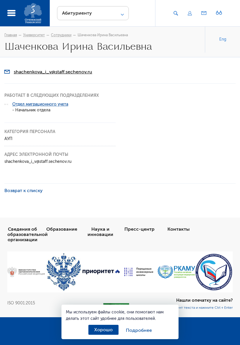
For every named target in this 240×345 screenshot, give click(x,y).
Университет (34, 35)
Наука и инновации (100, 232)
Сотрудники (61, 35)
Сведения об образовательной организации (27, 234)
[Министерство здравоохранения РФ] (26, 272)
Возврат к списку (23, 190)
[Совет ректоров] (214, 272)
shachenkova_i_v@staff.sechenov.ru (53, 72)
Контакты (178, 229)
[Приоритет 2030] (101, 272)
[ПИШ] (138, 272)
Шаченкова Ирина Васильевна (103, 35)
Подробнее (139, 330)
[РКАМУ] (176, 272)
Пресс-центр (139, 229)
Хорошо (103, 329)
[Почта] (204, 13)
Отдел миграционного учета (40, 104)
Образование (61, 229)
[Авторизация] (189, 13)
